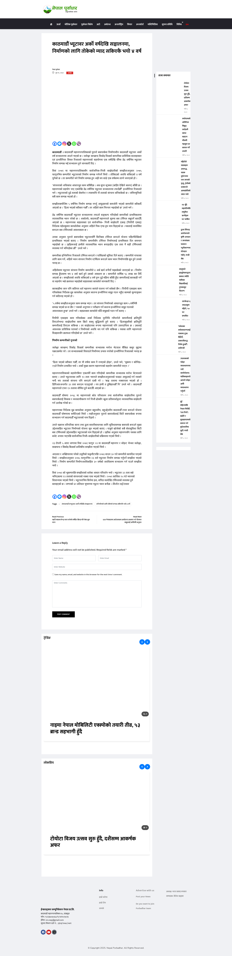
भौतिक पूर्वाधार (71, 24)
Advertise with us (145, 891)
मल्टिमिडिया (153, 24)
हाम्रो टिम (102, 903)
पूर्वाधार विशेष (87, 24)
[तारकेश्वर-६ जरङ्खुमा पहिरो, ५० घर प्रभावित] (168, 303)
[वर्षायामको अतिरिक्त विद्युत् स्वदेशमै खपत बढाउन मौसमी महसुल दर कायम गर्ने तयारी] (168, 120)
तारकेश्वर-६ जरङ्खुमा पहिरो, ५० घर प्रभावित (186, 309)
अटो (98, 24)
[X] (69, 144)
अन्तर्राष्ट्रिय (119, 24)
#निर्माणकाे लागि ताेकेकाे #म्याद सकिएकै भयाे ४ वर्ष (113, 504)
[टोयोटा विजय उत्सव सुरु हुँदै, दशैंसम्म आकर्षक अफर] (169, 85)
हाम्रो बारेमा (103, 897)
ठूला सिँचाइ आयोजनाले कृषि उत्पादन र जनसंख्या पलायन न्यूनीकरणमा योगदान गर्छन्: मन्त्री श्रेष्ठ (185, 244)
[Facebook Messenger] (59, 144)
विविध (179, 24)
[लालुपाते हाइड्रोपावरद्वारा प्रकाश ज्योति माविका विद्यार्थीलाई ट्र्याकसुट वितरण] (166, 271)
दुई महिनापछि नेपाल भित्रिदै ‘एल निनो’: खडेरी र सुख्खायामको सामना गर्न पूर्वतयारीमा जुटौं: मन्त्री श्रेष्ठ (185, 418)
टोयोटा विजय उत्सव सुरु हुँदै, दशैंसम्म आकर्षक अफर (93, 842)
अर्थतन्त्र (107, 24)
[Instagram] (64, 144)
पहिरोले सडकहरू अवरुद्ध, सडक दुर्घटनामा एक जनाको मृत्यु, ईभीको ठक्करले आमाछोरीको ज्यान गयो (185, 178)
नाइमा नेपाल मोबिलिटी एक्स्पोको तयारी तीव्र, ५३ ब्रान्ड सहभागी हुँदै (95, 728)
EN (187, 24)
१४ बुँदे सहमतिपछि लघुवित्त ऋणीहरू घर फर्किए (186, 212)
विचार (129, 24)
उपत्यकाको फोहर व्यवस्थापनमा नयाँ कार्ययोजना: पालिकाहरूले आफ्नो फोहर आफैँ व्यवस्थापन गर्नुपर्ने (185, 375)
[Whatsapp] (74, 144)
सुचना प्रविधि (167, 24)
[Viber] (79, 144)
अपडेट (70, 73)
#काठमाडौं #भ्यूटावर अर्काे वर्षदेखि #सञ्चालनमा (77, 504)
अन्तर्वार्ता (140, 24)
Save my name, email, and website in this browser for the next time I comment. (88, 574)
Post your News (143, 896)
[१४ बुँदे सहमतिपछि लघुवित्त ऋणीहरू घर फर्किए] (168, 206)
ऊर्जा (59, 24)
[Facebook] (54, 144)
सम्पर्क (101, 908)
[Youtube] (48, 932)
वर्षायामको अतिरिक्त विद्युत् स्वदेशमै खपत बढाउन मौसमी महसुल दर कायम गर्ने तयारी (186, 135)
